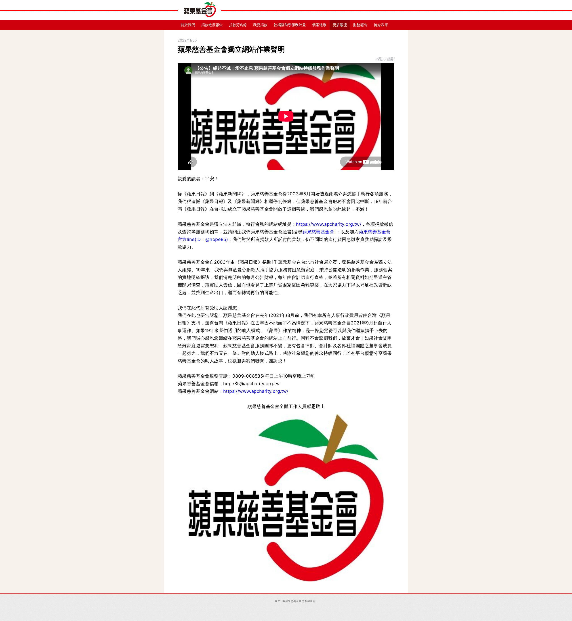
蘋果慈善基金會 (318, 231)
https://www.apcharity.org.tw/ (328, 224)
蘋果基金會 (199, 10)
